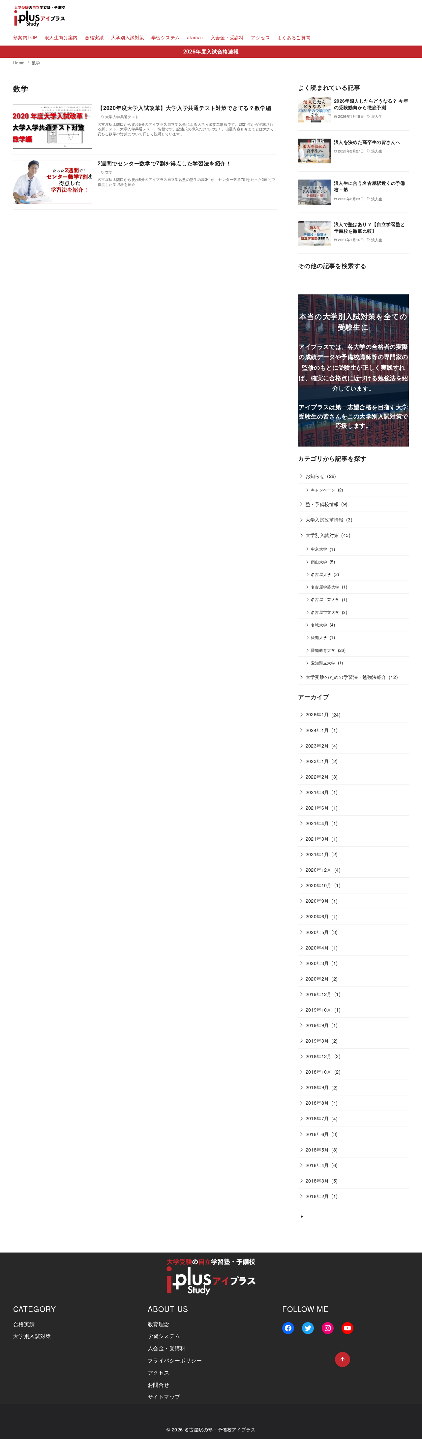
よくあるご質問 (294, 37)
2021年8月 (317, 791)
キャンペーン (323, 489)
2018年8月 (317, 1102)
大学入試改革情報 (325, 519)
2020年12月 (319, 869)
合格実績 (94, 37)
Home (19, 62)
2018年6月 (317, 1133)
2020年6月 (317, 916)
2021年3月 (317, 838)
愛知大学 (319, 637)
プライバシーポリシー (175, 1360)
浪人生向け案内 (61, 37)
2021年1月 (317, 854)
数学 (36, 62)
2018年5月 (317, 1149)
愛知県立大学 (323, 662)
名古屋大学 (321, 574)
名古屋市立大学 (325, 612)
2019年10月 (319, 1009)
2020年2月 (317, 978)
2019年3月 (317, 1040)
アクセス (260, 37)
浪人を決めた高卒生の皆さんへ (367, 142)
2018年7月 (317, 1118)
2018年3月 (317, 1180)
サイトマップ (164, 1396)
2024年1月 (317, 729)
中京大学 (319, 549)
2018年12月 (319, 1056)
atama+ (195, 37)
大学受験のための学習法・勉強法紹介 (346, 676)
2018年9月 (317, 1087)
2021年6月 (317, 807)
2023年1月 (317, 760)
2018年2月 (317, 1195)
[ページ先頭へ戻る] (342, 1359)
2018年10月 (319, 1071)
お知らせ (315, 475)
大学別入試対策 (127, 37)
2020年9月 (317, 900)
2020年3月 (317, 962)
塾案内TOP (25, 37)
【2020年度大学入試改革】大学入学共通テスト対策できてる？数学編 (184, 108)
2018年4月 (317, 1164)
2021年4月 (317, 823)
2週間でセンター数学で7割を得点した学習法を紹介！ (164, 163)
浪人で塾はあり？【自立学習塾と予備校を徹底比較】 (369, 227)
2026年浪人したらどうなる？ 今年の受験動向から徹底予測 (371, 104)
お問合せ (158, 1385)
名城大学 (319, 624)
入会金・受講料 (227, 37)
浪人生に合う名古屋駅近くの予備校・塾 (369, 186)
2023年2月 (317, 745)
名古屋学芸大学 (325, 586)
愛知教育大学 (323, 650)
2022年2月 (317, 776)
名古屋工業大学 (325, 599)
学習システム (165, 37)
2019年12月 (319, 993)
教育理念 (158, 1324)
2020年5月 (317, 931)
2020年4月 (317, 947)
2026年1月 (317, 714)
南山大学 (319, 561)
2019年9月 (317, 1024)
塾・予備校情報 (322, 503)
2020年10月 (319, 885)
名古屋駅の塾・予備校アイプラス (220, 1429)
